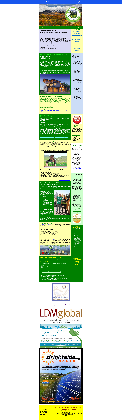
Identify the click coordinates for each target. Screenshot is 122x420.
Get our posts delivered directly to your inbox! (51, 259)
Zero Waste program (47, 224)
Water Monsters (56, 239)
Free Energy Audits (77, 33)
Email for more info (77, 248)
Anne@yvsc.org (77, 168)
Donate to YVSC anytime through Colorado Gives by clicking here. (77, 210)
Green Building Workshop (77, 31)
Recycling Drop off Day (77, 39)
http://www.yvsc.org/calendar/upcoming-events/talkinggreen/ (54, 137)
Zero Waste (77, 41)
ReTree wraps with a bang (47, 265)
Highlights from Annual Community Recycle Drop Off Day (54, 263)
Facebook (49, 279)
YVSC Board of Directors (77, 52)
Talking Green (77, 48)
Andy (53, 276)
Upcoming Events (77, 44)
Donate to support (76, 135)
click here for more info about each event (77, 57)
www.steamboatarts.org (64, 180)
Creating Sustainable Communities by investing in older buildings (55, 268)
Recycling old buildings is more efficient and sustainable (53, 266)
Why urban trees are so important (49, 267)
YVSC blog (77, 43)
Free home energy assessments (48, 264)
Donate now (77, 50)
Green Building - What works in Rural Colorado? (51, 272)
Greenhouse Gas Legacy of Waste (77, 36)
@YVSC (57, 279)
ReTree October (77, 37)
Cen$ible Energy (77, 46)
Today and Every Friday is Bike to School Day (51, 271)
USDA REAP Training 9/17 (47, 269)
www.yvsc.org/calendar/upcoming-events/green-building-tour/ (54, 70)
